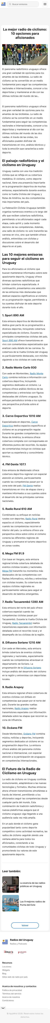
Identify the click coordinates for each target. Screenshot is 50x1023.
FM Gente (28, 485)
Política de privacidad (12, 990)
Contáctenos (8, 1000)
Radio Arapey (22, 708)
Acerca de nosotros (11, 997)
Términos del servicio (11, 993)
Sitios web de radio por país (15, 977)
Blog (4, 973)
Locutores (6, 966)
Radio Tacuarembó (22, 623)
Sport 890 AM (9, 340)
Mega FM (7, 570)
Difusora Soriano (32, 667)
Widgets (6, 970)
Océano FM (29, 733)
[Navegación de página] (45, 4)
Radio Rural (31, 518)
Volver (25, 925)
